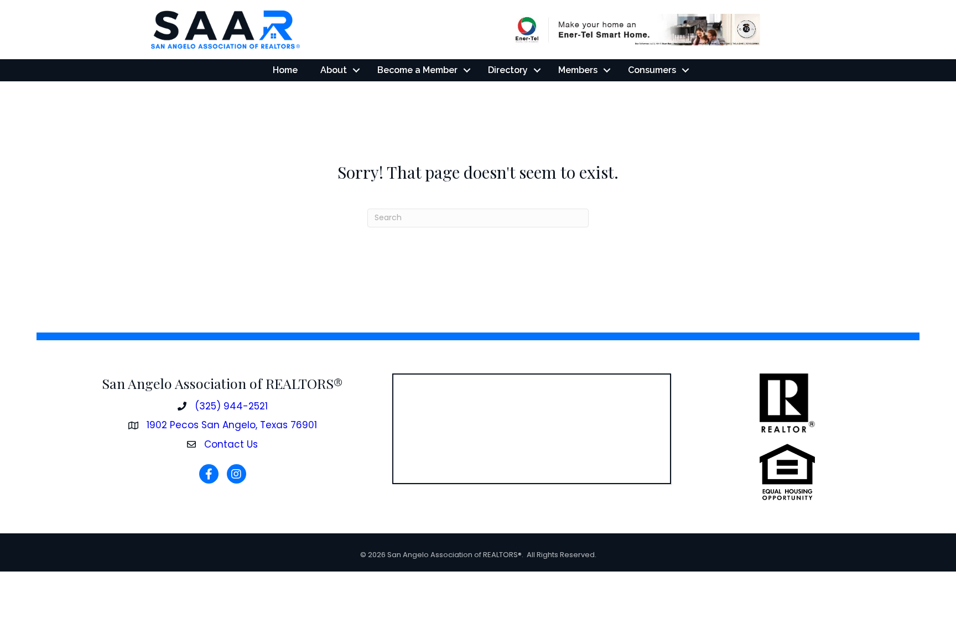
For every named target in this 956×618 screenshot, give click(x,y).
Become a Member (417, 70)
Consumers (652, 70)
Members (578, 70)
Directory (508, 70)
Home (285, 70)
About (333, 70)
